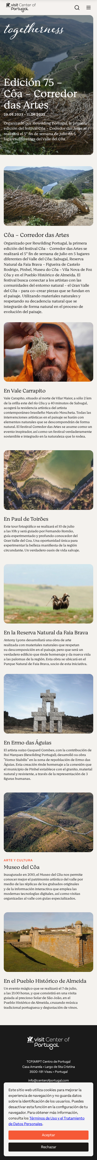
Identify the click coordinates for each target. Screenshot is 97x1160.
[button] (88, 7)
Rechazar (48, 1146)
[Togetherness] (34, 31)
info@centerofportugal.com (48, 1080)
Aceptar (48, 1134)
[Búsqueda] (77, 7)
